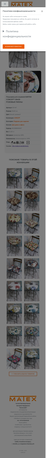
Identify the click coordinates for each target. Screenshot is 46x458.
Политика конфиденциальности (17, 34)
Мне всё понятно (14, 46)
